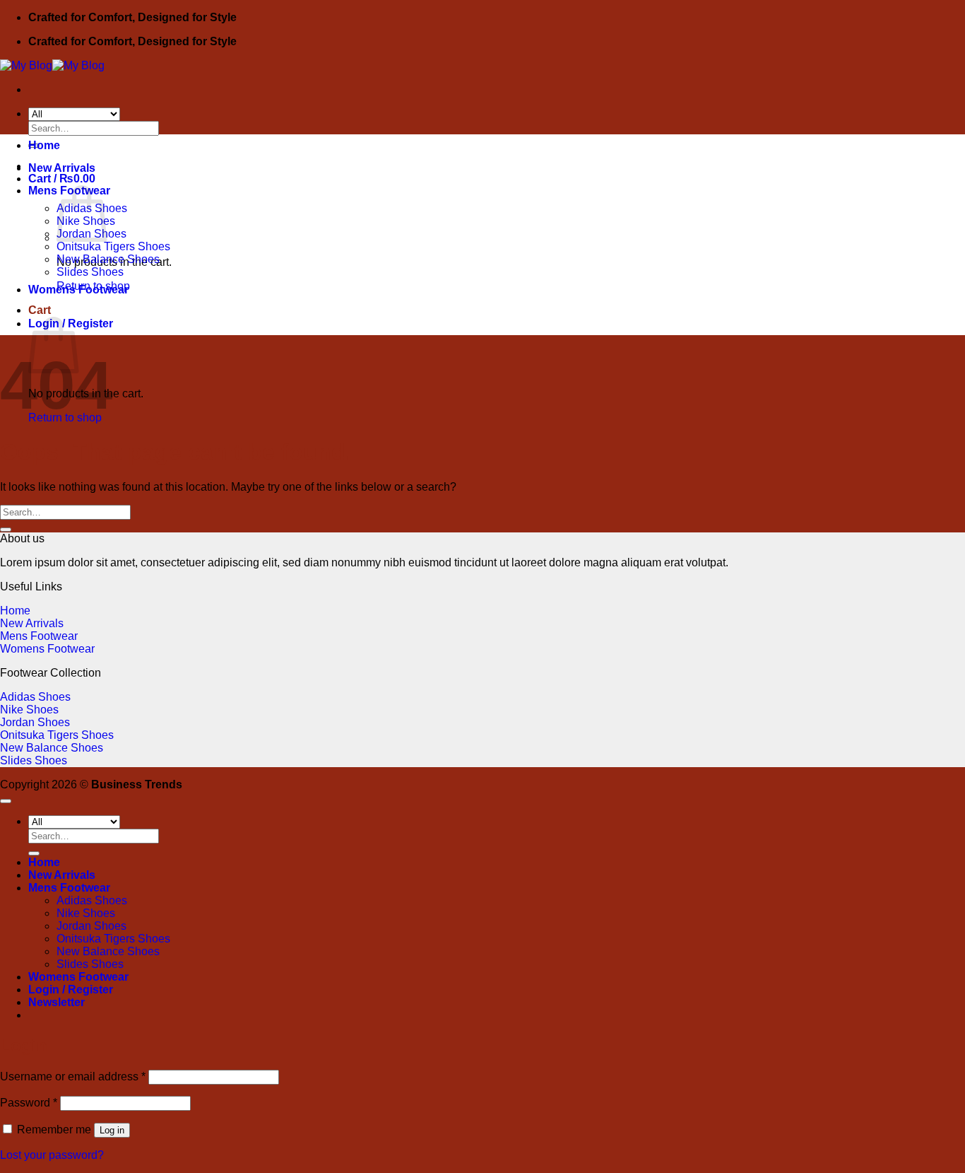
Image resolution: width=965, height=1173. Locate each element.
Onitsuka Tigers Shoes (113, 246)
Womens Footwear (78, 290)
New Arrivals (61, 168)
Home (44, 145)
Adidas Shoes (35, 697)
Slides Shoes (90, 272)
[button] (56, 1002)
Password (28, 1103)
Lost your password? (52, 1155)
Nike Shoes (29, 710)
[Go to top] (5, 801)
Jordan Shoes (35, 722)
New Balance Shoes (108, 259)
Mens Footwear (39, 636)
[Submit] (5, 529)
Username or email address (73, 1076)
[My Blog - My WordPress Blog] (52, 65)
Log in (112, 1130)
